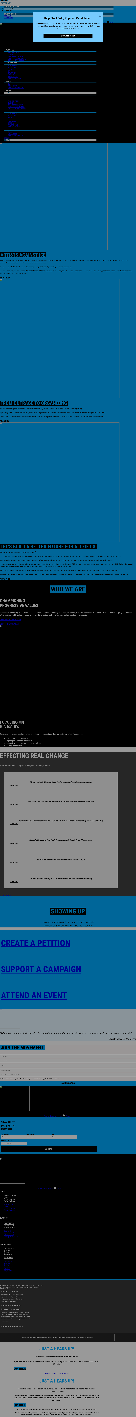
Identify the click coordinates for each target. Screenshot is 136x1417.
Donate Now (68, 35)
